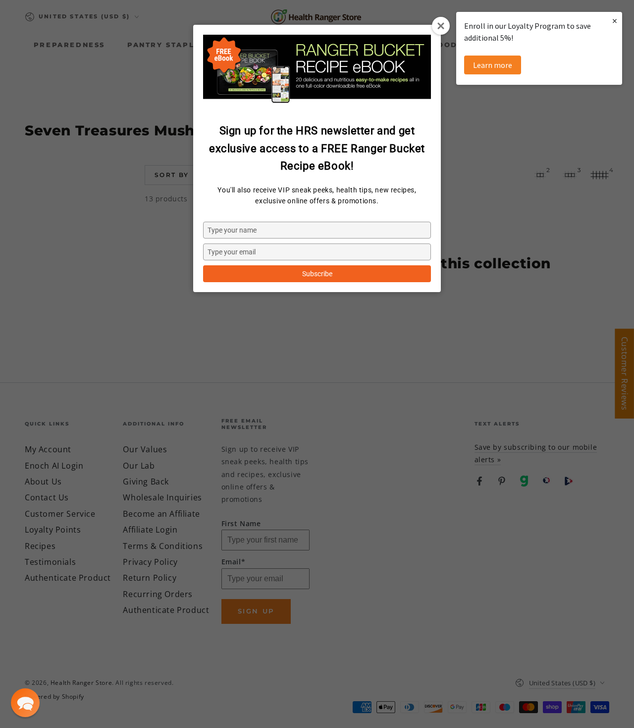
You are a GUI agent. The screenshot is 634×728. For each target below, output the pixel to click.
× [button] (614, 20)
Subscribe (317, 274)
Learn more (492, 65)
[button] (25, 702)
